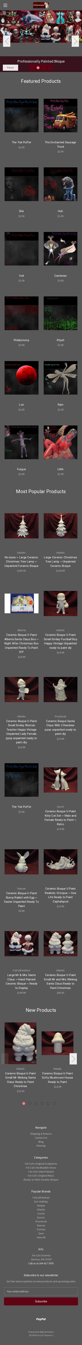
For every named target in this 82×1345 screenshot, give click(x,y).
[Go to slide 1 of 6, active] (23, 1103)
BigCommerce (47, 1331)
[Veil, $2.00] (22, 249)
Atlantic (41, 1209)
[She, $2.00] (22, 184)
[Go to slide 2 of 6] (29, 1103)
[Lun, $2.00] (22, 378)
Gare (41, 1233)
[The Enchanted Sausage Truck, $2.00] (61, 115)
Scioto (41, 1213)
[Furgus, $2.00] (22, 442)
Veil (21, 275)
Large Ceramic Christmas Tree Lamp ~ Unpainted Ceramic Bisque (60, 562)
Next (75, 41)
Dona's (41, 1217)
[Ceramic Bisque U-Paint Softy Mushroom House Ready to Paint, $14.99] (57, 1043)
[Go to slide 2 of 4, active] (38, 67)
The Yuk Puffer (21, 142)
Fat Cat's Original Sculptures (41, 1163)
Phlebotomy (21, 340)
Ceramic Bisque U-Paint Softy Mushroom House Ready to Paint (57, 1078)
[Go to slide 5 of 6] (48, 1103)
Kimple (41, 1205)
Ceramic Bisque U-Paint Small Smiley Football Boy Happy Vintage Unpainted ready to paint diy (60, 641)
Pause (10, 67)
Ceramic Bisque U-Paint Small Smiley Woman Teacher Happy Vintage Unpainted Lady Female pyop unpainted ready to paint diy (21, 731)
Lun (21, 404)
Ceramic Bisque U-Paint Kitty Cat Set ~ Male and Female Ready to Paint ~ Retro (60, 818)
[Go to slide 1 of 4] (32, 67)
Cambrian (60, 275)
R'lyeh (60, 340)
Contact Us (41, 1137)
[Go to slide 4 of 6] (42, 1103)
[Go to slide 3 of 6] (36, 1103)
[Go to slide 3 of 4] (44, 67)
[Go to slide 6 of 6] (54, 1103)
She (21, 211)
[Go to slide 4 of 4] (50, 67)
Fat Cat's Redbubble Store (41, 1167)
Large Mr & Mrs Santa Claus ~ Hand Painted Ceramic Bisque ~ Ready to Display (22, 981)
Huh (60, 211)
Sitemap (41, 1145)
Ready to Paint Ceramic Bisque (41, 1179)
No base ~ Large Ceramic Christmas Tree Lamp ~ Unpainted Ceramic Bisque (22, 562)
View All (41, 1237)
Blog (41, 1141)
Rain (60, 404)
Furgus (21, 469)
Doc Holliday (41, 1201)
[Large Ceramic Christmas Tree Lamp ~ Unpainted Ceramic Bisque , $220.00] (61, 526)
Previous (6, 41)
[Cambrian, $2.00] (61, 249)
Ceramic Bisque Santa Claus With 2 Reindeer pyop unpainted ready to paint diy (60, 727)
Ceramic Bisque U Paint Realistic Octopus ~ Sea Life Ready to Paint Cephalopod (60, 895)
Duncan (41, 1225)
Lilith (61, 469)
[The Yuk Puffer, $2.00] (22, 115)
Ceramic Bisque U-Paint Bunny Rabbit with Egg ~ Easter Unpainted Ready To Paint (21, 899)
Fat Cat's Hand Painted (41, 1171)
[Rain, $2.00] (61, 378)
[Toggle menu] (5, 5)
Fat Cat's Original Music (41, 1175)
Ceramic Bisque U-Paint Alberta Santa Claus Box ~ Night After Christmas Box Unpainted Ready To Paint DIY (21, 643)
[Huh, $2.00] (61, 184)
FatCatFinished (41, 1197)
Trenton (41, 1229)
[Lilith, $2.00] (61, 442)
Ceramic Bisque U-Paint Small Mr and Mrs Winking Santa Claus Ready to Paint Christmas (60, 981)
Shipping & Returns (41, 1133)
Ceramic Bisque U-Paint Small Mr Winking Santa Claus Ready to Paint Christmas (20, 1080)
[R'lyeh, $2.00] (61, 313)
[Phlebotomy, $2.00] (22, 313)
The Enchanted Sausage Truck (60, 144)
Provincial (41, 1221)
